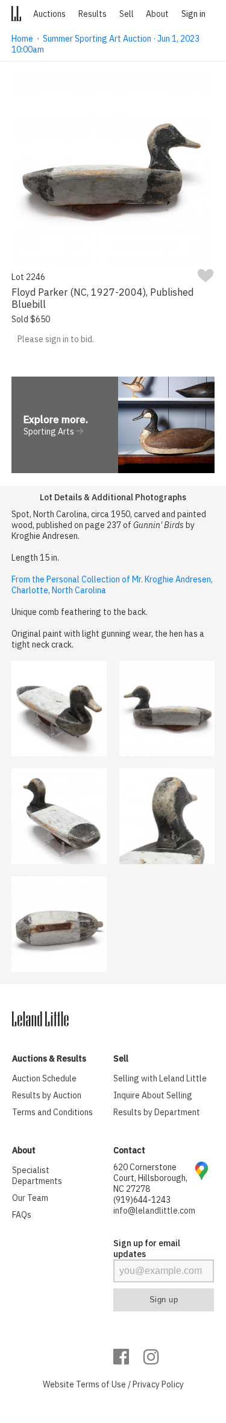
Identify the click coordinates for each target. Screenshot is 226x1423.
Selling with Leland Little (160, 1078)
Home (22, 38)
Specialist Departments (37, 1175)
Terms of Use (101, 1384)
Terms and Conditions (52, 1112)
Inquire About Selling (152, 1095)
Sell (126, 13)
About (157, 13)
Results (92, 13)
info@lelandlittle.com (154, 1210)
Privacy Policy (158, 1384)
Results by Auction (46, 1095)
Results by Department (156, 1112)
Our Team (30, 1197)
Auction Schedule (44, 1078)
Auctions (49, 13)
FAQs (21, 1214)
